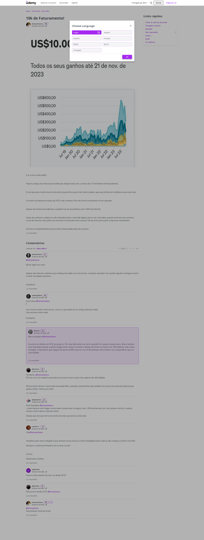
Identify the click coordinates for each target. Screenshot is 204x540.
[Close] (130, 26)
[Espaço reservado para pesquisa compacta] (151, 3)
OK (127, 57)
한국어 (106, 44)
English (76, 32)
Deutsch (76, 38)
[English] (31, 3)
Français (107, 38)
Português (77, 50)
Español (107, 32)
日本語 (75, 44)
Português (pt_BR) (139, 3)
